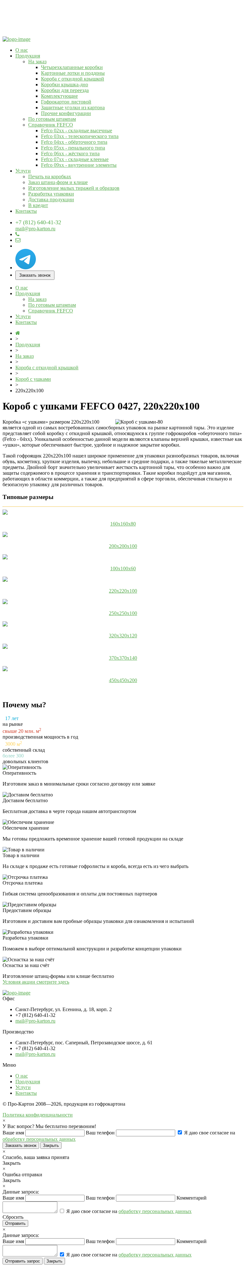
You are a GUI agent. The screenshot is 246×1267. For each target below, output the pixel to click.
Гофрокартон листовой (66, 101)
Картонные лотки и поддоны (73, 73)
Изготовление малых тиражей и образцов (73, 188)
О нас (21, 50)
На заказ (37, 61)
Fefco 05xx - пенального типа (73, 147)
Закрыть (51, 1145)
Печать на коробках (49, 176)
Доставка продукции (51, 199)
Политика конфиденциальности (38, 1114)
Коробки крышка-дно (64, 84)
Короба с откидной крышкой (72, 78)
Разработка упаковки (51, 193)
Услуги (23, 170)
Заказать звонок (35, 275)
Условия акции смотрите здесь (36, 982)
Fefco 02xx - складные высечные (76, 130)
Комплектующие (59, 96)
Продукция (27, 55)
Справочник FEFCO (50, 124)
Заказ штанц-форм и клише (58, 182)
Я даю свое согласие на (128, 1211)
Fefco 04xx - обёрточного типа (74, 142)
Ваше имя (14, 1132)
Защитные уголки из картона (73, 107)
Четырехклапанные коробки (72, 67)
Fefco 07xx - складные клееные (75, 159)
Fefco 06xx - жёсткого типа (70, 153)
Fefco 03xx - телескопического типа (80, 136)
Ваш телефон (101, 1132)
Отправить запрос (22, 1261)
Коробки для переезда (65, 90)
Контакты (26, 211)
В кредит (38, 205)
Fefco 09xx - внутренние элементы (79, 165)
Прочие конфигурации (66, 113)
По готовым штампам (52, 119)
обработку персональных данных (39, 1139)
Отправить (15, 1223)
